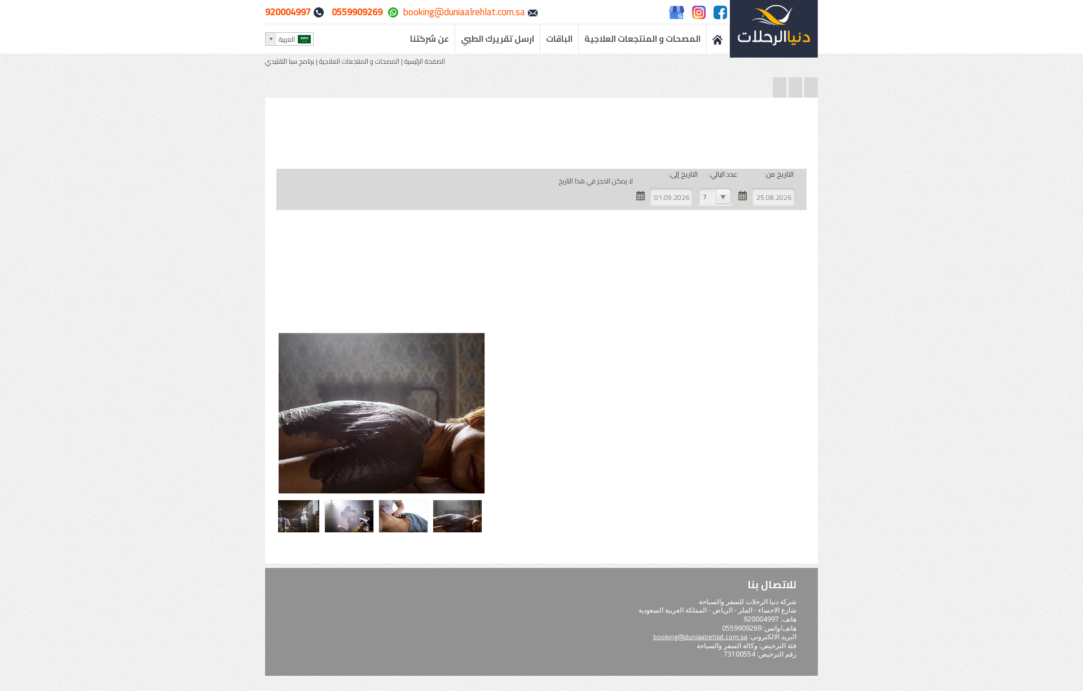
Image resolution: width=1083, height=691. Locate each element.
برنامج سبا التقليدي (289, 61)
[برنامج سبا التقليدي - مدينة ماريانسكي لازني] (459, 530)
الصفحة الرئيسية (424, 61)
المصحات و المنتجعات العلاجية (359, 61)
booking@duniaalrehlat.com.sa (464, 12)
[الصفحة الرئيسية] (718, 39)
